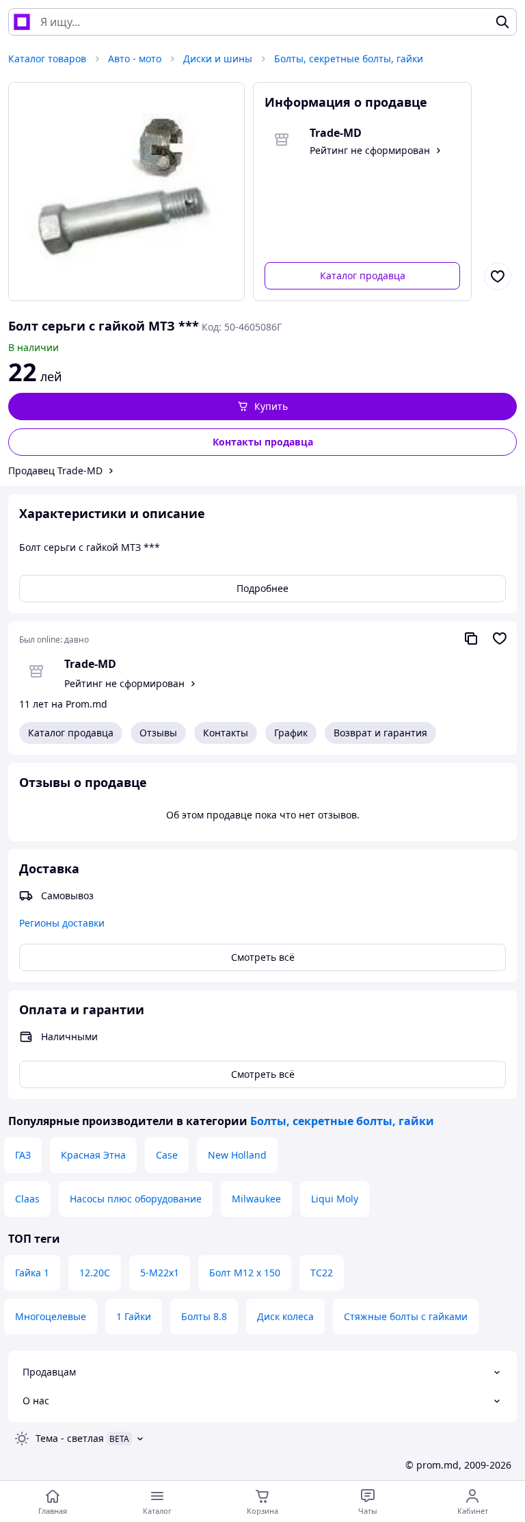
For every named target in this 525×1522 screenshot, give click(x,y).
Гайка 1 (32, 1272)
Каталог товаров (47, 58)
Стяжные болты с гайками (406, 1316)
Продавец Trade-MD (55, 470)
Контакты (225, 732)
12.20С (94, 1272)
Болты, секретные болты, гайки (348, 58)
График (291, 732)
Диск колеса (285, 1316)
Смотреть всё (263, 957)
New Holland (237, 1154)
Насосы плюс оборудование (136, 1198)
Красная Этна (93, 1154)
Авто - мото (134, 58)
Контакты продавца (263, 441)
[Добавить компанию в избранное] (499, 638)
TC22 (321, 1272)
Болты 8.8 (204, 1316)
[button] (262, 406)
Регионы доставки (62, 922)
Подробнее (262, 588)
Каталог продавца (362, 275)
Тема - (70, 1438)
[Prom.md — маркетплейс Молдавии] (22, 22)
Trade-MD (90, 663)
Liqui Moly (334, 1198)
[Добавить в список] (497, 276)
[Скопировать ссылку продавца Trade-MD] (471, 638)
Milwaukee (256, 1198)
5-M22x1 (159, 1272)
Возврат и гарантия (380, 732)
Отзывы (158, 732)
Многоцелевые (50, 1316)
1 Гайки (133, 1316)
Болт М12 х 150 (244, 1272)
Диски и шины (217, 58)
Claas (27, 1198)
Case (167, 1154)
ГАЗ (23, 1154)
